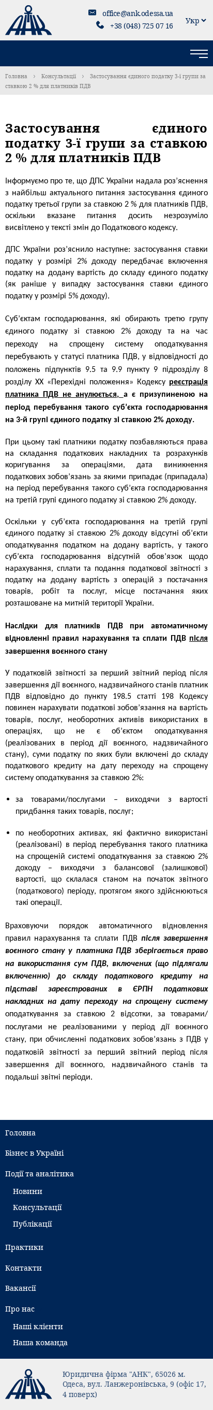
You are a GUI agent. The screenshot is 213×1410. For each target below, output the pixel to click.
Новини (27, 1191)
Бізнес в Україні (34, 1153)
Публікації (32, 1224)
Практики (24, 1247)
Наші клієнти (38, 1326)
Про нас (20, 1309)
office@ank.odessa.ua (137, 13)
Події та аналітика (39, 1173)
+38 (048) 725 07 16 (141, 26)
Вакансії (20, 1288)
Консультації (58, 76)
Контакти (23, 1268)
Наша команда (40, 1342)
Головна (16, 76)
